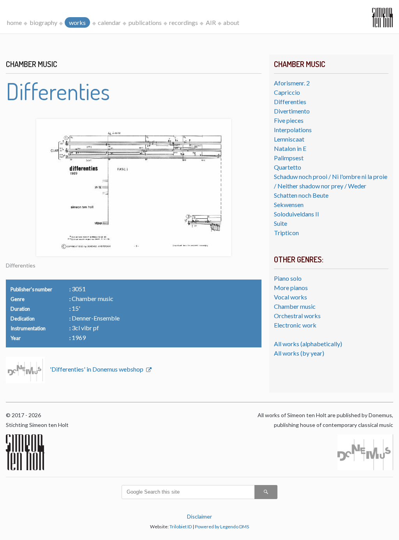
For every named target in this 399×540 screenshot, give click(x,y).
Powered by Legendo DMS (222, 526)
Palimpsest (289, 157)
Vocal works (290, 297)
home (14, 22)
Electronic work (295, 325)
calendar (109, 22)
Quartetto (287, 167)
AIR (211, 22)
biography (43, 22)
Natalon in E (290, 148)
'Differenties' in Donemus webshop (97, 369)
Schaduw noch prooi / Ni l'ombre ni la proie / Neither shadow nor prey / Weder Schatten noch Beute (330, 186)
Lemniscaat (289, 139)
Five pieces (289, 120)
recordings (183, 22)
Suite (280, 223)
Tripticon (286, 232)
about (231, 22)
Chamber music (295, 306)
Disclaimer (199, 516)
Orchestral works (297, 315)
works (77, 22)
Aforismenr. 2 (292, 83)
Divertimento (292, 111)
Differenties (290, 101)
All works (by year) (299, 353)
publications (145, 22)
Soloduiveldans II (296, 214)
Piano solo (288, 278)
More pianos (291, 287)
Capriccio (287, 92)
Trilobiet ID (180, 526)
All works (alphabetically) (308, 343)
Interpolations (293, 129)
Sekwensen (289, 204)
